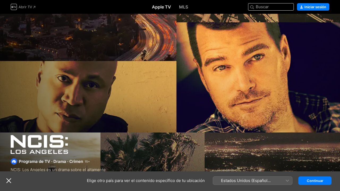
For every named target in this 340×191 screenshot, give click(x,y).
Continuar (315, 181)
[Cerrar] (8, 180)
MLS (183, 7)
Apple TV (161, 7)
